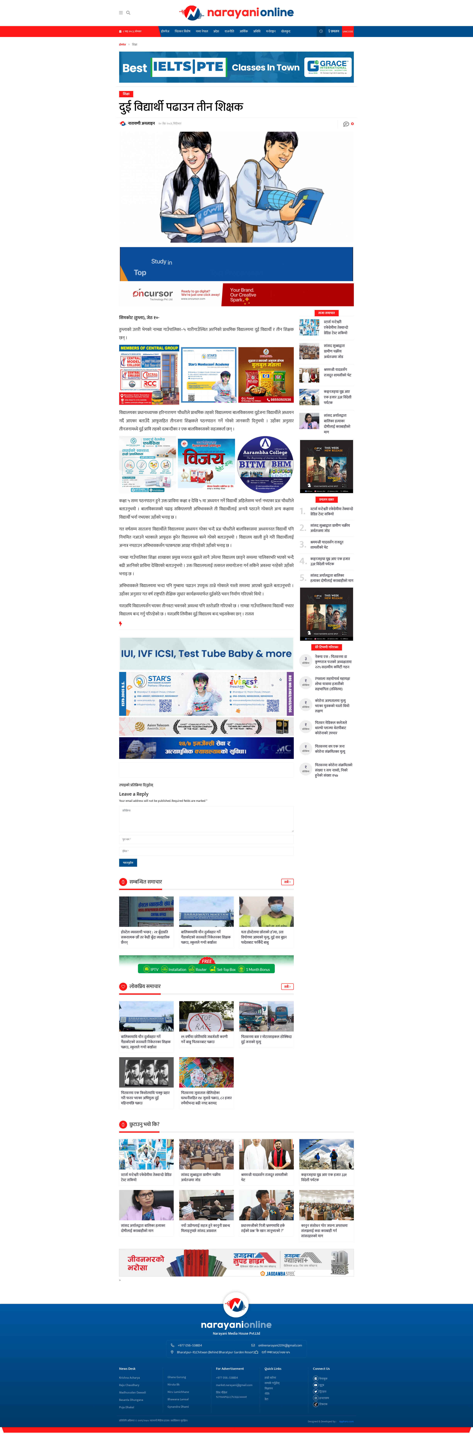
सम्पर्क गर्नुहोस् (272, 1383)
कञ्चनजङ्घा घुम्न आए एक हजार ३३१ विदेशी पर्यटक (337, 397)
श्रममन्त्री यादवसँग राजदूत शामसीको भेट (337, 372)
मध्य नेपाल (202, 31)
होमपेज (165, 31)
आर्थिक (244, 31)
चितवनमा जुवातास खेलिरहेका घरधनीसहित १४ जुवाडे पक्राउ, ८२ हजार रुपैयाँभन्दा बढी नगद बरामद (206, 1098)
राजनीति (229, 31)
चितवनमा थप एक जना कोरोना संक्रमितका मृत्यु (330, 749)
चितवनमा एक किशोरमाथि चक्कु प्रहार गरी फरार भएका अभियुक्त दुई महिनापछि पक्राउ (145, 1098)
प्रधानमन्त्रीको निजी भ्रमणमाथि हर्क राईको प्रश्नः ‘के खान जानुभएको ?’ (263, 1228)
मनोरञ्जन (271, 31)
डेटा (266, 1399)
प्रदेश (216, 31)
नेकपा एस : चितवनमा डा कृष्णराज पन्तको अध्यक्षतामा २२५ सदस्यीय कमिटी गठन (333, 662)
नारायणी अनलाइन (141, 123)
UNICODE (348, 31)
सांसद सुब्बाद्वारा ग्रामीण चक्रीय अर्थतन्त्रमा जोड (334, 351)
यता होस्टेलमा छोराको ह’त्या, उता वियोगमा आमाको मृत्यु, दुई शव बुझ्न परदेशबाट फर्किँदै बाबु (264, 937)
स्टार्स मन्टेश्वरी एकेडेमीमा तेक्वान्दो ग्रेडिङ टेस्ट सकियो (336, 327)
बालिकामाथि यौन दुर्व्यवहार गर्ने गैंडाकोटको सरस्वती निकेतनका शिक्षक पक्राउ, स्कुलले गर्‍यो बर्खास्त (206, 937)
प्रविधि (257, 31)
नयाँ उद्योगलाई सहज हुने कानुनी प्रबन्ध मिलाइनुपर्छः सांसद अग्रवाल (205, 1228)
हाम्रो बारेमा (270, 1377)
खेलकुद (285, 31)
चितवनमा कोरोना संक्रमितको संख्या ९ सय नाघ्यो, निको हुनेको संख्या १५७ (333, 770)
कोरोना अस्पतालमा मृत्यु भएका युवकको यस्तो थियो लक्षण (332, 706)
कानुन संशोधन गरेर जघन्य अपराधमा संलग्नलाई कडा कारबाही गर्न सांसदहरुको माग (324, 1231)
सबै (286, 882)
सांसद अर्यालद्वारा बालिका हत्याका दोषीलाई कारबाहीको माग (337, 423)
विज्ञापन (269, 1388)
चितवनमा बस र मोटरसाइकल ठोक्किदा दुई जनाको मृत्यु (266, 1039)
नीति (267, 1393)
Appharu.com (346, 1421)
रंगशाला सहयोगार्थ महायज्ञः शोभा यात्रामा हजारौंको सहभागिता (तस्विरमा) (332, 684)
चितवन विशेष (182, 31)
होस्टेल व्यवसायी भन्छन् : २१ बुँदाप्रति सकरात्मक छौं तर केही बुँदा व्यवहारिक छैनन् (145, 937)
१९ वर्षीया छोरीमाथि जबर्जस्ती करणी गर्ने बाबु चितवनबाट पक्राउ (204, 1039)
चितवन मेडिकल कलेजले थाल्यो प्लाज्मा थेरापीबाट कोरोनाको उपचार (331, 728)
